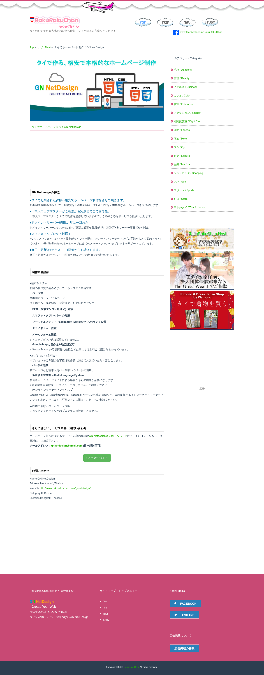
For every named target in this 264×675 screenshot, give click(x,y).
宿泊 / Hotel (180, 138)
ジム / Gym (180, 147)
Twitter (188, 615)
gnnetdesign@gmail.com (66, 445)
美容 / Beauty (181, 78)
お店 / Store (180, 198)
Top (32, 47)
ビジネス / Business (186, 87)
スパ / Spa (180, 181)
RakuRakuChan (132, 667)
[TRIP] (165, 22)
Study (106, 619)
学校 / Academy (183, 69)
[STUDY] (210, 22)
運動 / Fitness (182, 130)
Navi (105, 613)
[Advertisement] (97, 158)
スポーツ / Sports (184, 190)
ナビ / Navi (44, 47)
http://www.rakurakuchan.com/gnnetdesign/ (65, 488)
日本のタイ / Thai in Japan (189, 207)
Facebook (188, 603)
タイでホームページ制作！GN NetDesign (56, 126)
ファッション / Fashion (187, 112)
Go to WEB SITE (97, 457)
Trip (105, 607)
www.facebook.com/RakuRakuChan (200, 32)
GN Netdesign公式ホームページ (108, 436)
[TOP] (143, 22)
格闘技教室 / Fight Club (187, 121)
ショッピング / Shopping (188, 173)
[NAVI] (187, 22)
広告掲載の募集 (184, 648)
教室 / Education (183, 104)
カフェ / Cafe (181, 95)
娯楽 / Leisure (182, 155)
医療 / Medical (182, 164)
